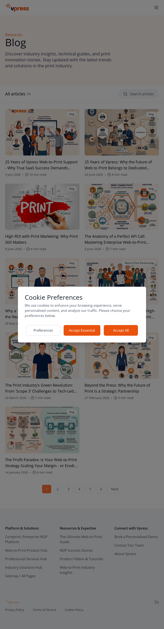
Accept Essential (82, 330)
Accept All (121, 330)
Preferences (43, 330)
